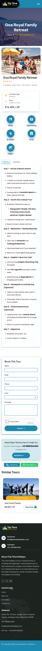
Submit (20, 428)
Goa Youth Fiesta (12, 503)
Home (10, 35)
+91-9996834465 (14, 547)
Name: (6, 366)
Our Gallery (5, 600)
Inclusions (16, 162)
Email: (6, 375)
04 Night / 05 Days (22, 498)
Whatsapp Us (31, 465)
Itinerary (6, 162)
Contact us (13, 465)
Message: (8, 402)
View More (29, 507)
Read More (18, 455)
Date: (6, 393)
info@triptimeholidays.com (18, 539)
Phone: (7, 384)
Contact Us (5, 603)
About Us (4, 596)
